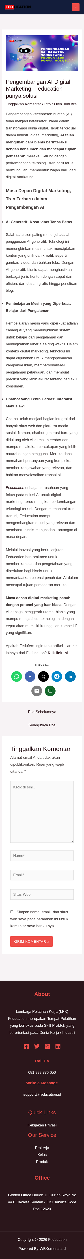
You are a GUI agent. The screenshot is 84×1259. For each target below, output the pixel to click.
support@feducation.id (42, 1094)
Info (47, 104)
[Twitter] (37, 1046)
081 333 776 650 (42, 1072)
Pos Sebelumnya (42, 712)
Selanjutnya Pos (42, 725)
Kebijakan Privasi (42, 1125)
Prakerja (42, 1148)
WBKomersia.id (53, 1249)
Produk (42, 1162)
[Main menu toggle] (76, 7)
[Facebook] (26, 1046)
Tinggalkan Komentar (23, 104)
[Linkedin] (58, 1046)
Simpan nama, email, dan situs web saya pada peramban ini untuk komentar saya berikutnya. (39, 919)
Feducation (15, 488)
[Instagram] (47, 1046)
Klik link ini (58, 653)
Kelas (42, 1155)
